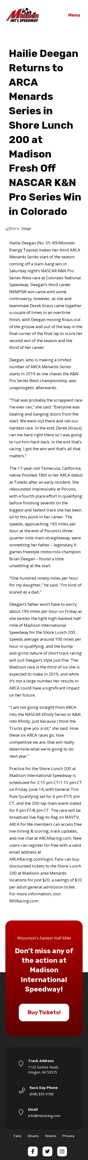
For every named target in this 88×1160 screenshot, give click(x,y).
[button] (74, 15)
